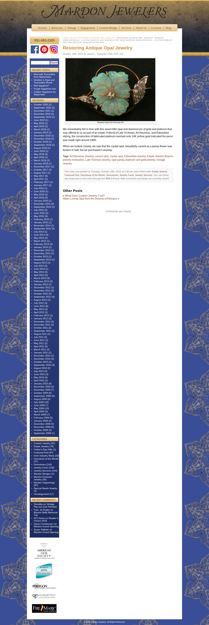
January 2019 (41, 132)
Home (66, 38)
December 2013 (42, 250)
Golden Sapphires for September (45, 93)
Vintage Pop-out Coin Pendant (45, 505)
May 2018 (39, 154)
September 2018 (42, 145)
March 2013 (40, 278)
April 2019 (39, 126)
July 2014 (39, 231)
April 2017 (39, 179)
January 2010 (41, 383)
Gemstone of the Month (92, 175)
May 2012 (39, 309)
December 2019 (42, 114)
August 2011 (40, 334)
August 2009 (40, 399)
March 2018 (40, 160)
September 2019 (42, 117)
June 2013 (39, 269)
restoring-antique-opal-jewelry (96, 38)
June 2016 (39, 191)
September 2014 (42, 228)
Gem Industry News (44, 455)
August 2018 (40, 148)
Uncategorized (41, 494)
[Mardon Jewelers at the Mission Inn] (104, 11)
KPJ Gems (39, 518)
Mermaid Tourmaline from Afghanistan (44, 75)
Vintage (71, 27)
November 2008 (42, 427)
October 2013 (41, 256)
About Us (141, 27)
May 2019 (39, 123)
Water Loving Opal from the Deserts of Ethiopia (90, 198)
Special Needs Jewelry (45, 488)
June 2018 (39, 151)
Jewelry (42, 27)
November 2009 (42, 389)
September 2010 (42, 365)
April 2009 (39, 411)
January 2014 (41, 247)
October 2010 (41, 362)
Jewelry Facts (127, 175)
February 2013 (41, 281)
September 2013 (42, 259)
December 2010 (42, 355)
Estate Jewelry (159, 171)
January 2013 (41, 284)
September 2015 (42, 207)
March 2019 (40, 129)
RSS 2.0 (110, 178)
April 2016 (39, 197)
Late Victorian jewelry (97, 159)
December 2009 (42, 386)
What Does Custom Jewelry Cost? (85, 195)
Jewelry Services (143, 175)
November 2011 (42, 324)
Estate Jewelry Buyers (160, 156)
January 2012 (41, 318)
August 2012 (40, 300)
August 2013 (40, 262)
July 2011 (39, 337)
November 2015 (42, 203)
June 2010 (39, 374)
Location (156, 27)
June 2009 (39, 405)
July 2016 (39, 188)
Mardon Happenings (44, 482)
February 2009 (41, 417)
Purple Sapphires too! (45, 88)
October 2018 (41, 141)
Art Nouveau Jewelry (82, 156)
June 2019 (39, 120)
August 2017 (40, 172)
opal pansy (118, 159)
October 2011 (41, 327)
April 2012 (39, 312)
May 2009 (39, 408)
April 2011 (39, 346)
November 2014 (42, 225)
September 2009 (42, 396)
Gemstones (112, 175)
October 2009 (41, 393)
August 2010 (40, 368)
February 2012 (41, 315)
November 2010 (42, 358)
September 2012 (42, 296)
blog (73, 38)
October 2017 (41, 169)
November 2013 (42, 253)
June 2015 (39, 213)
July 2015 (39, 210)
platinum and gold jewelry (140, 159)
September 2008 (42, 433)
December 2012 (42, 287)
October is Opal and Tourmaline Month (44, 81)
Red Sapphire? (41, 85)
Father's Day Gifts (43, 449)
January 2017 (41, 185)
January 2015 (41, 222)
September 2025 (42, 107)
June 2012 (39, 306)
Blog (168, 27)
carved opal (101, 156)
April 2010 (39, 380)
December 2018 (42, 135)
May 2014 (39, 238)
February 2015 (41, 219)
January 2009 (41, 420)
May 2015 (39, 216)
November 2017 (42, 166)
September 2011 (42, 331)
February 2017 (41, 182)
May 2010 (39, 377)
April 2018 (39, 157)
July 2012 (39, 303)
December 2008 (42, 424)
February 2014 (41, 244)
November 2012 (42, 290)
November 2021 (42, 110)
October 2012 (41, 293)
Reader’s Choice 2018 (46, 519)
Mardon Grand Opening (46, 526)
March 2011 (40, 349)
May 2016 (39, 194)
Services (126, 27)
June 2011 (39, 340)
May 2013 (39, 272)
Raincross (57, 27)
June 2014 (39, 234)
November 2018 (42, 138)
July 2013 (39, 265)
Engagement (88, 27)
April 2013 (39, 275)
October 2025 (41, 104)
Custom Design (108, 27)
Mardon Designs (42, 473)
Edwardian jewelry (135, 156)
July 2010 (39, 371)
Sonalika (38, 504)
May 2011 (39, 343)
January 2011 (41, 352)
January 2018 (41, 163)
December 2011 (42, 321)
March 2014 (40, 241)
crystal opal (116, 156)
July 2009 (39, 402)
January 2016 (41, 200)
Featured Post (71, 175)
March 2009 (40, 414)
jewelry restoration (73, 159)
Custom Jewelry (42, 443)
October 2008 (41, 430)
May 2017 (39, 176)
